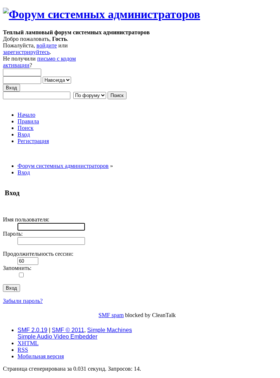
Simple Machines (109, 330)
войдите (46, 45)
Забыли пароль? (23, 301)
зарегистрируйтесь (26, 52)
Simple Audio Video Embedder (57, 336)
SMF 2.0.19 (32, 330)
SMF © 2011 (68, 330)
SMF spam (111, 315)
